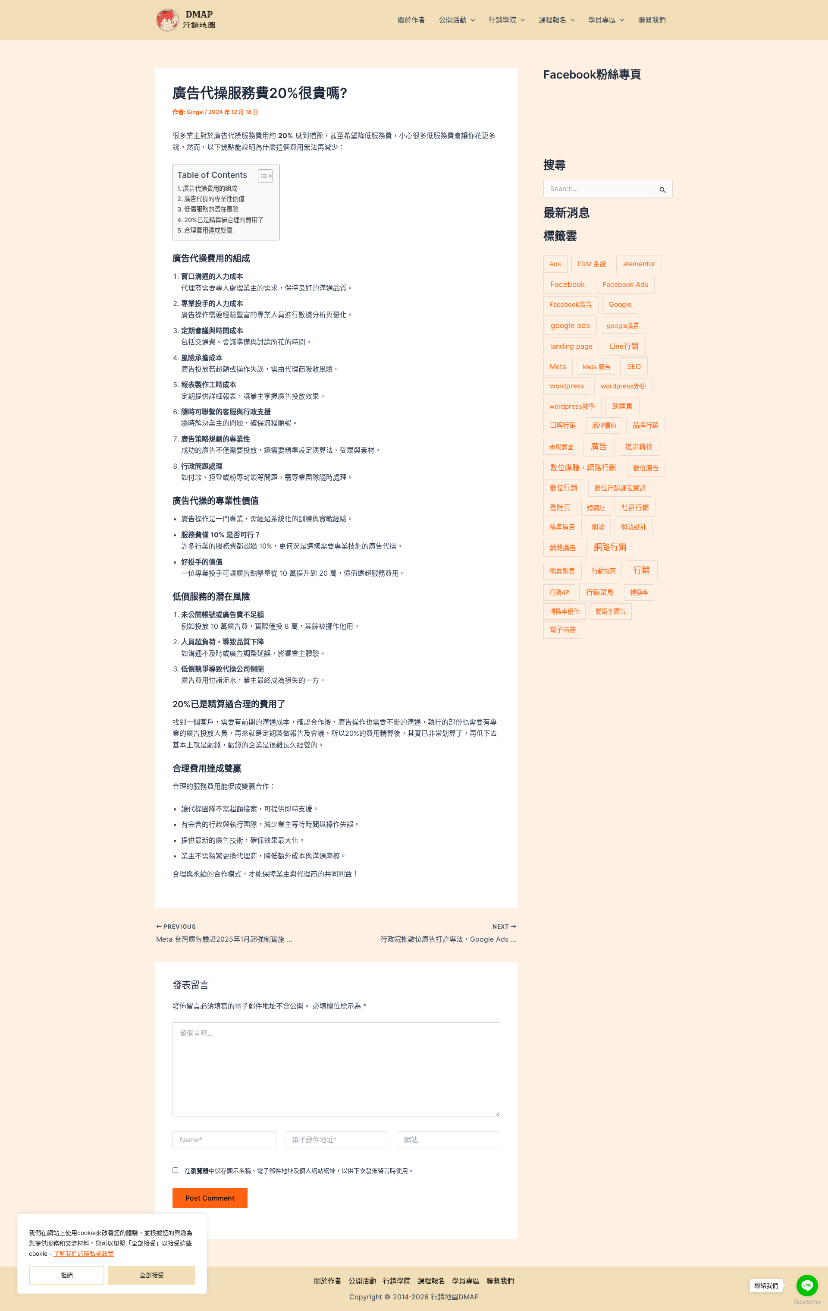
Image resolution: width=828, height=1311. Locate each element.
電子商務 (563, 630)
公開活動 (362, 1280)
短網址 (596, 507)
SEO (634, 366)
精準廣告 (562, 527)
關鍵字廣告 (611, 611)
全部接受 (152, 1275)
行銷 (642, 570)
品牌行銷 (646, 425)
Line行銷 (624, 346)
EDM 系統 (591, 264)
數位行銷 (563, 488)
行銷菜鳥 (600, 592)
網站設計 (633, 527)
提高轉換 (639, 447)
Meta (558, 366)
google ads (570, 325)
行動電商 (604, 570)
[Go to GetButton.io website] (807, 1302)
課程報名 (431, 1280)
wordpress (567, 386)
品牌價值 (604, 425)
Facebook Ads (625, 284)
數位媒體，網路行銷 (583, 467)
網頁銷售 (562, 571)
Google (620, 304)
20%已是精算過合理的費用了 (223, 220)
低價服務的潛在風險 (211, 209)
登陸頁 (560, 508)
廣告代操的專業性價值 (214, 198)
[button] (471, 20)
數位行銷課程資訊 (620, 488)
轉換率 (639, 592)
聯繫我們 (500, 1280)
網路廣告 (563, 548)
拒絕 (67, 1275)
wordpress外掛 (623, 386)
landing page (571, 346)
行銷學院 (397, 1280)
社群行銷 (635, 508)
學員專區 (466, 1280)
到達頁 (622, 406)
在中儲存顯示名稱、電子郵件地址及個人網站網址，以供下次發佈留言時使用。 (299, 1170)
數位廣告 (646, 468)
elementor (639, 264)
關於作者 (328, 1280)
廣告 (599, 446)
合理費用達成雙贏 (208, 230)
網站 (598, 527)
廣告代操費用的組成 (210, 188)
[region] (112, 1253)
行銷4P (559, 592)
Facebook (567, 284)
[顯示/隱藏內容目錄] (261, 176)
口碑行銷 (563, 425)
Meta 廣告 (597, 366)
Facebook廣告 (570, 305)
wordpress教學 (572, 406)
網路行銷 (610, 547)
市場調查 (561, 447)
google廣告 (623, 325)
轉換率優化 (564, 611)
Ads (555, 264)
